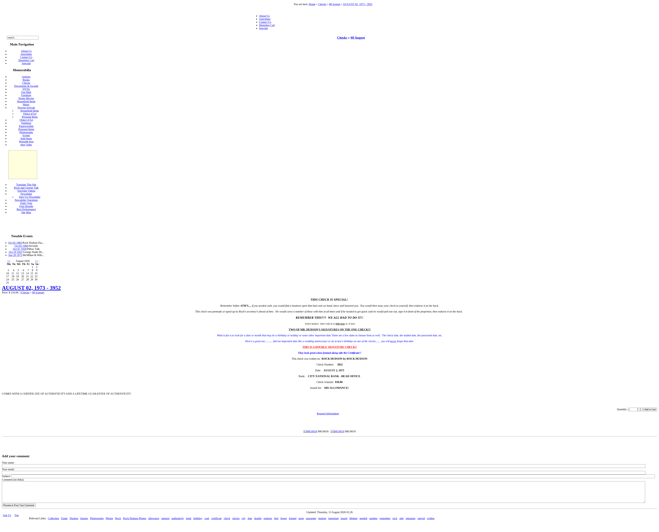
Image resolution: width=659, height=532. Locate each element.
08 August (334, 4)
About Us (264, 15)
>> (36, 260)
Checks (322, 4)
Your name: (8, 462)
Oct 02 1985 (15, 242)
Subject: (6, 476)
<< (8, 260)
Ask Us (7, 515)
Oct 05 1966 (21, 245)
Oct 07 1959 (19, 248)
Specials (263, 28)
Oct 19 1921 (15, 252)
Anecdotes (264, 18)
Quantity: (622, 409)
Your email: (8, 469)
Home (312, 4)
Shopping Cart (267, 25)
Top (16, 515)
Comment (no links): (13, 479)
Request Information (328, 413)
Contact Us (265, 22)
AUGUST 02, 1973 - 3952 (357, 4)
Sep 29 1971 (15, 255)
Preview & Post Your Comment (18, 505)
